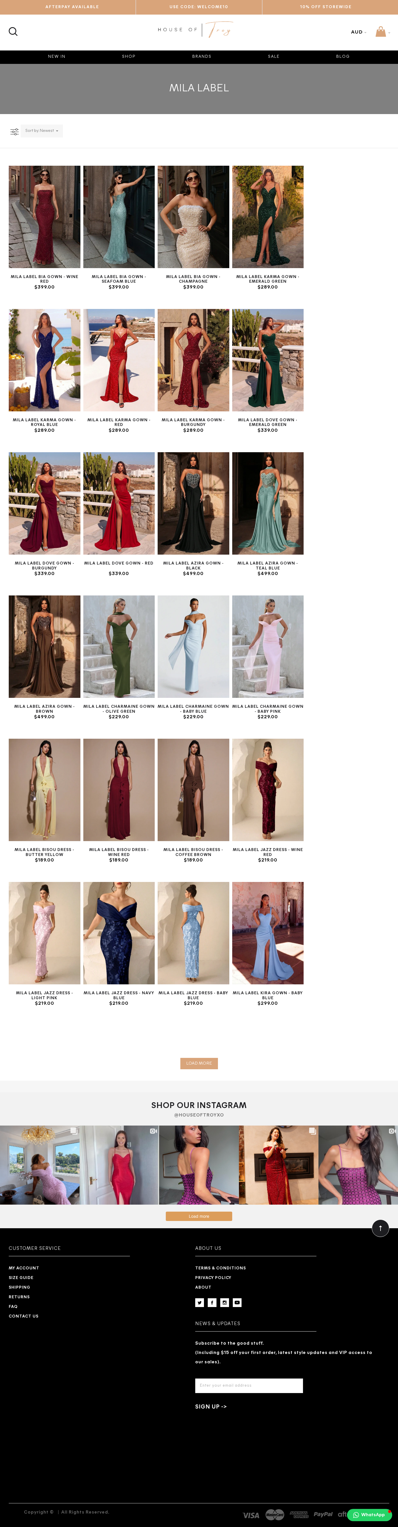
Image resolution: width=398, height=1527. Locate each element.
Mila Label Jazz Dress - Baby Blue (193, 995)
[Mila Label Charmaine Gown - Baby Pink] (268, 646)
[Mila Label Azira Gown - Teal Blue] (268, 503)
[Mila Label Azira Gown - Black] (193, 503)
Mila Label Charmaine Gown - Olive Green (119, 709)
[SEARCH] (12, 28)
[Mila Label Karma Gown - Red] (119, 360)
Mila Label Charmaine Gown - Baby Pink (268, 709)
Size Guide (21, 1278)
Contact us (23, 1316)
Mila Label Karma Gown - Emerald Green (268, 279)
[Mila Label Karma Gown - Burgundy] (193, 360)
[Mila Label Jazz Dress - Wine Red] (268, 790)
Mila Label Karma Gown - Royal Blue (44, 422)
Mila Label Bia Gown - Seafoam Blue (119, 279)
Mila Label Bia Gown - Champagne (193, 279)
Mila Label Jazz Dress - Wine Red (268, 852)
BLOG (343, 57)
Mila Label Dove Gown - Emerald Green (267, 422)
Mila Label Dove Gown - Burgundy (44, 566)
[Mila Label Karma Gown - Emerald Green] (268, 217)
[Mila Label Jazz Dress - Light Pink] (44, 933)
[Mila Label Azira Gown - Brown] (44, 646)
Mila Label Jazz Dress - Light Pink (44, 995)
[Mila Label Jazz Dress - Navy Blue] (119, 933)
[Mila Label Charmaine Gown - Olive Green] (119, 646)
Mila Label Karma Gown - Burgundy (193, 422)
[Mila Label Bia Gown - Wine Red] (44, 217)
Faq (13, 1307)
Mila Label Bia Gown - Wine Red (44, 279)
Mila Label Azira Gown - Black (193, 566)
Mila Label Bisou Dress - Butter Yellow (44, 852)
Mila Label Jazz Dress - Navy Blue (119, 995)
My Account (24, 1268)
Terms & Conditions (220, 1268)
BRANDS (202, 57)
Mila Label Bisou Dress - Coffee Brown (193, 852)
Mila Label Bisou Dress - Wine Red (119, 852)
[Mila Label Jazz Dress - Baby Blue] (193, 933)
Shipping (19, 1287)
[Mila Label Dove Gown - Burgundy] (44, 503)
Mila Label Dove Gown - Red (119, 563)
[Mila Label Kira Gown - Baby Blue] (268, 933)
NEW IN (57, 57)
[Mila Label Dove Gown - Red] (119, 503)
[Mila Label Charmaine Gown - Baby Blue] (193, 646)
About (203, 1287)
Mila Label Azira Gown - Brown (44, 709)
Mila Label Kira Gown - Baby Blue (268, 995)
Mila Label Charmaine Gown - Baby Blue (193, 709)
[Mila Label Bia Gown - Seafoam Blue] (119, 217)
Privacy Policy (213, 1278)
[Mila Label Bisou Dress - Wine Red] (119, 790)
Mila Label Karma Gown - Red (119, 422)
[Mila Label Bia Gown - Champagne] (193, 217)
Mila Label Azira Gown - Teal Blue (267, 566)
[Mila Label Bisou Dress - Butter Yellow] (44, 790)
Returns (19, 1297)
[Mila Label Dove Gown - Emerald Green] (268, 360)
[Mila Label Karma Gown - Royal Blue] (44, 360)
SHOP (129, 57)
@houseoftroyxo (199, 1115)
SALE (274, 57)
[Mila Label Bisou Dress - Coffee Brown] (193, 790)
